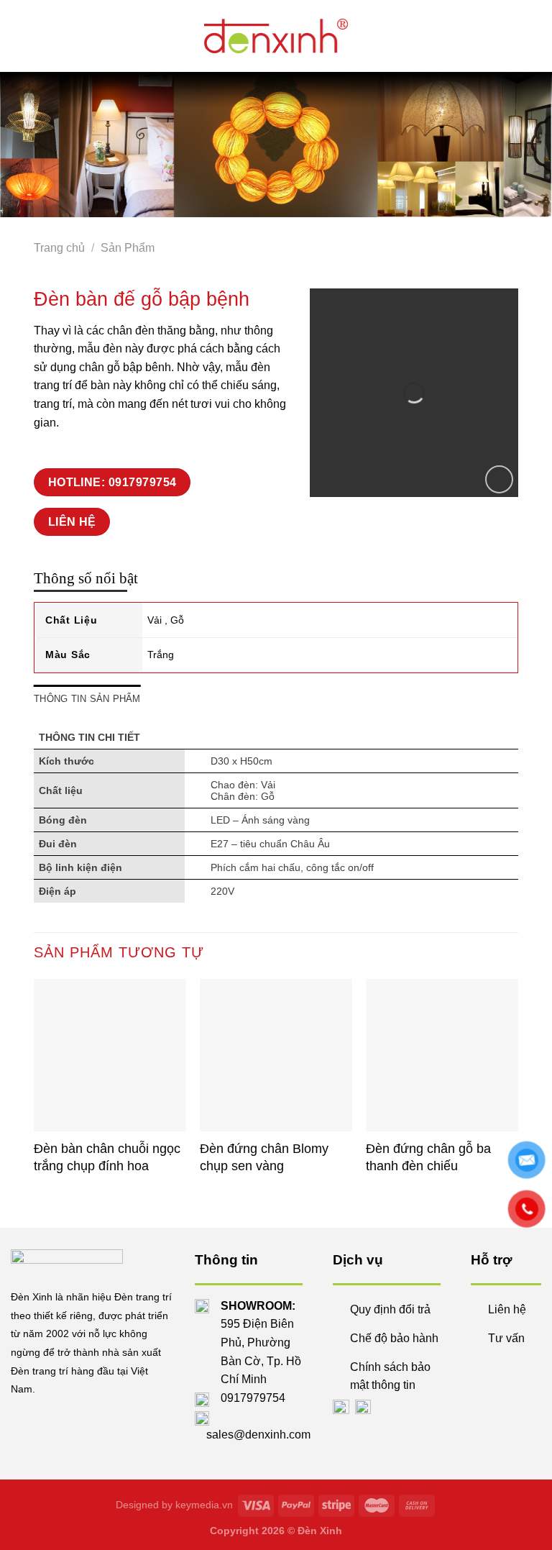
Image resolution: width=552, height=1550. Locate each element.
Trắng (160, 654)
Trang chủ (59, 248)
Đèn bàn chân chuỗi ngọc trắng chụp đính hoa (107, 1156)
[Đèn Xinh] (276, 36)
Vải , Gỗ (165, 620)
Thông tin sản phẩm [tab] (87, 698)
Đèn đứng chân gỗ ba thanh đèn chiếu (428, 1156)
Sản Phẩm (128, 248)
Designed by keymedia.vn (174, 1504)
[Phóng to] (499, 479)
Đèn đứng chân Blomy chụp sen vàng (264, 1156)
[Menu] (156, 35)
